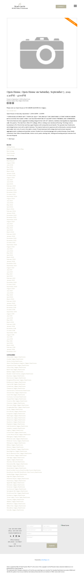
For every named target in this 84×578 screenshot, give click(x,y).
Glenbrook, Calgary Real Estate (16, 418)
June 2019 (10, 318)
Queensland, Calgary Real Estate (16, 468)
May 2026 (10, 167)
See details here (11, 111)
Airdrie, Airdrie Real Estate (14, 361)
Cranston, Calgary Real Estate (16, 403)
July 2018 (9, 337)
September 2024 (12, 196)
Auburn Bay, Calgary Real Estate (20, 101)
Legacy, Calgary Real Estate (15, 430)
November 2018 (11, 328)
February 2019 (11, 324)
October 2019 (11, 309)
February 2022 (11, 259)
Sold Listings (10, 155)
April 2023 (10, 230)
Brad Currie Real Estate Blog (15, 149)
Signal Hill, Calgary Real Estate (15, 483)
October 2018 (11, 330)
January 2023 (11, 236)
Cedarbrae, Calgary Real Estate (16, 386)
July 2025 (10, 180)
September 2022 (12, 245)
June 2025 (10, 182)
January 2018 (11, 349)
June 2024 (10, 203)
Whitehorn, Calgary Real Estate (16, 504)
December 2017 (11, 351)
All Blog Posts (11, 147)
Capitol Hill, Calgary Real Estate (16, 384)
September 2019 (12, 312)
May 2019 (9, 320)
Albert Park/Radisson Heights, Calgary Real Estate (22, 363)
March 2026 (10, 171)
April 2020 (10, 297)
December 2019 (11, 305)
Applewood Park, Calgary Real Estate (18, 365)
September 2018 (12, 333)
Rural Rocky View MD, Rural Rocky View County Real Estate (24, 472)
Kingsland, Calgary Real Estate (16, 424)
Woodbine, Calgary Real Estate (16, 508)
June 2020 (10, 293)
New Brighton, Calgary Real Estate (17, 451)
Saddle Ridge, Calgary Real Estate (17, 474)
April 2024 (10, 207)
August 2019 (10, 314)
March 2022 (10, 257)
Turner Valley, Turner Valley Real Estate (18, 497)
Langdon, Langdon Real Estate (16, 428)
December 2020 (12, 282)
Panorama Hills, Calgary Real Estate (17, 464)
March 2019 (10, 322)
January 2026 (11, 173)
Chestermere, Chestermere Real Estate (18, 390)
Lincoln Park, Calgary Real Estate (16, 432)
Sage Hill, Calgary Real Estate (15, 476)
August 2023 (11, 221)
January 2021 (11, 280)
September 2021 (12, 265)
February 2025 (11, 186)
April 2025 (10, 184)
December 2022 (11, 238)
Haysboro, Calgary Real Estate (16, 422)
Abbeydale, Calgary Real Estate (16, 357)
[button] (61, 6)
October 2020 (11, 284)
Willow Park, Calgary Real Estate (16, 506)
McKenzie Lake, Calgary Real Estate (17, 439)
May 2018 (9, 341)
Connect (61, 6)
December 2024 (12, 190)
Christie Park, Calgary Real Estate (17, 393)
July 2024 (10, 201)
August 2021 (10, 268)
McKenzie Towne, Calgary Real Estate (18, 441)
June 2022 (10, 251)
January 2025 (11, 188)
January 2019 (11, 326)
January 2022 (11, 261)
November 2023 (11, 217)
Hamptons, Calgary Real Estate (16, 420)
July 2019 (9, 316)
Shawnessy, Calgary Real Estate (16, 481)
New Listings (10, 151)
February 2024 (11, 211)
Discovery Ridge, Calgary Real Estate (18, 405)
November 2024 (11, 192)
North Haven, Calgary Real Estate (16, 455)
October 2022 (11, 242)
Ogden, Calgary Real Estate (15, 460)
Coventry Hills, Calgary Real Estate (17, 401)
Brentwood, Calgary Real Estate (16, 378)
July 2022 (10, 249)
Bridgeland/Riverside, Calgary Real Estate (19, 380)
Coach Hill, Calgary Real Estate (16, 395)
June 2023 (10, 226)
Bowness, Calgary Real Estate (15, 376)
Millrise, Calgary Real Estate (15, 445)
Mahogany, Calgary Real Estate (16, 437)
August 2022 (11, 247)
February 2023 (11, 234)
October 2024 (11, 194)
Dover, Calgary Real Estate (15, 409)
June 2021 (10, 272)
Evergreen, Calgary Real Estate (16, 414)
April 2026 (10, 169)
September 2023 (12, 219)
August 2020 (11, 288)
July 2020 (10, 291)
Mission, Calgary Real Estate (15, 447)
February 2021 (11, 278)
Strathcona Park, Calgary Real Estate (18, 493)
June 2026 (10, 165)
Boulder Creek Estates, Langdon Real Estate (20, 374)
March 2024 (10, 209)
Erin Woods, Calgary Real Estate (16, 411)
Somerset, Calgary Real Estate (16, 487)
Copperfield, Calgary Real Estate (16, 399)
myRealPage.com (45, 560)
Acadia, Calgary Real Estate (15, 359)
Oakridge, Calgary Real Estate (15, 457)
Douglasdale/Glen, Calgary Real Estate (18, 407)
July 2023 (10, 224)
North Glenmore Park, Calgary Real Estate (19, 453)
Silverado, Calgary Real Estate (16, 485)
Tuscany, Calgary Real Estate (15, 499)
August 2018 (10, 335)
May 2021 (9, 274)
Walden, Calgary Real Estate (15, 501)
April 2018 (10, 343)
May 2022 (10, 253)
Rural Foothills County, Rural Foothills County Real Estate (24, 470)
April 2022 (10, 255)
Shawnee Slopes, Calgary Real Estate (18, 478)
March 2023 (10, 232)
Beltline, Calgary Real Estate (15, 372)
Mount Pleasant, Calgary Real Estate (18, 449)
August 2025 (11, 177)
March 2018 (10, 345)
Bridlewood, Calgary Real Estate (16, 382)
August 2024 (11, 198)
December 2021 (11, 263)
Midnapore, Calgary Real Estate (16, 443)
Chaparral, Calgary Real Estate (16, 388)
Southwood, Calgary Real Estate (16, 489)
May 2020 (10, 295)
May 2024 (10, 205)
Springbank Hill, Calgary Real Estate (17, 491)
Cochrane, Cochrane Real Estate (16, 397)
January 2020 (11, 303)
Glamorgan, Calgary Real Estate (16, 416)
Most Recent (10, 161)
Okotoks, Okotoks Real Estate (16, 462)
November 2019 (11, 307)
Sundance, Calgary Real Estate (16, 495)
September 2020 (12, 286)
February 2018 (11, 347)
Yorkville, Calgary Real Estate (15, 510)
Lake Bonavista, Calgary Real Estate (17, 426)
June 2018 (10, 339)
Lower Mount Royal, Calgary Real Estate (19, 434)
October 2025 (11, 175)
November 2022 (11, 240)
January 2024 (11, 213)
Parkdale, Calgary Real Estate (15, 466)
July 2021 (9, 270)
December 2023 (11, 215)
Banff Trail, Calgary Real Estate (16, 369)
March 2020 (10, 299)
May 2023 (10, 228)
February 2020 (11, 301)
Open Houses (11, 153)
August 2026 (11, 163)
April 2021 (10, 276)
